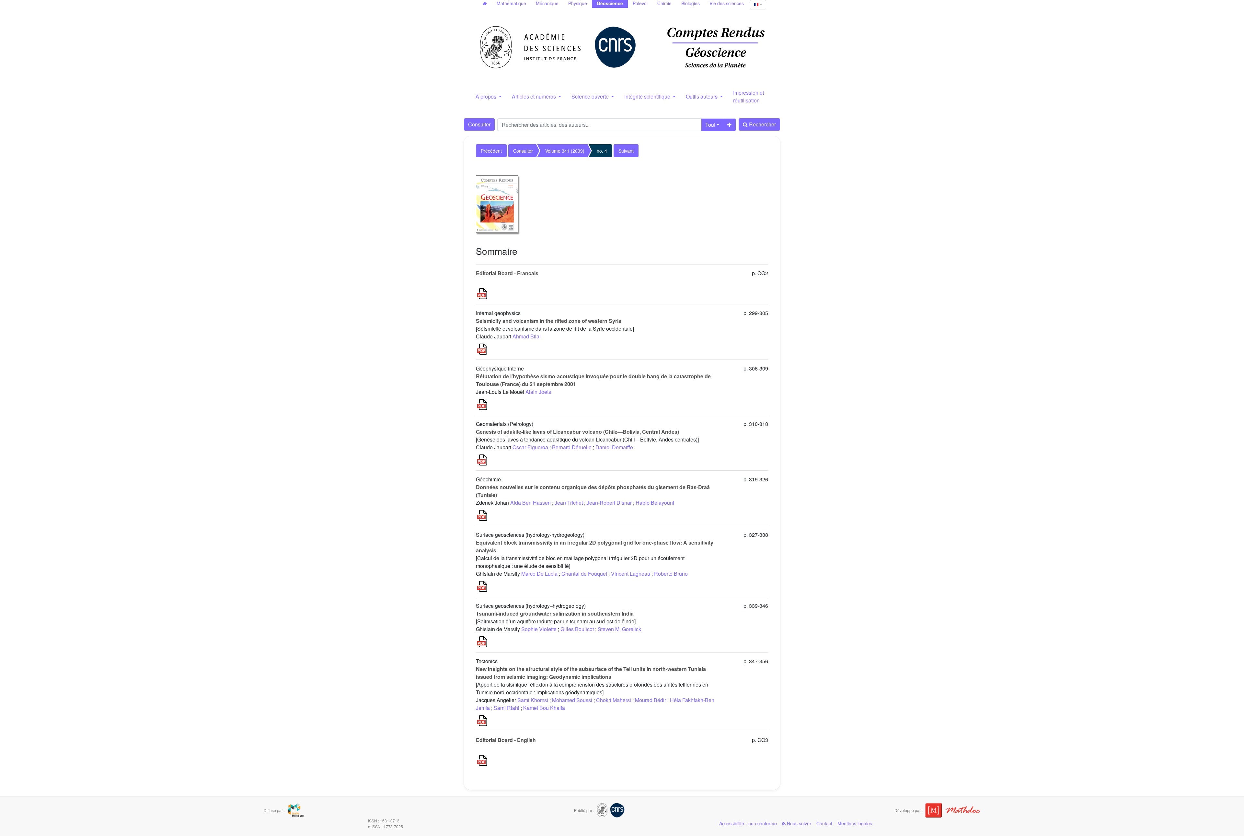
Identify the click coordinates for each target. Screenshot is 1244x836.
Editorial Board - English (506, 740)
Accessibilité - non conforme (748, 823)
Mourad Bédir (650, 700)
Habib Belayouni (655, 502)
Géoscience (610, 3)
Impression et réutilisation (748, 96)
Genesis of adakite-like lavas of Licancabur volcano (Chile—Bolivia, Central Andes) (577, 431)
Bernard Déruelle (572, 447)
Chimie (664, 3)
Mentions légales (854, 823)
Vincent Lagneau (630, 573)
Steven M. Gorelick (619, 629)
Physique (577, 3)
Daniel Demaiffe (614, 447)
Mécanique (547, 3)
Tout (710, 124)
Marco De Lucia (539, 573)
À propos (487, 96)
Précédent (491, 150)
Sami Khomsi (532, 700)
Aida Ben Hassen (530, 502)
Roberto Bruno (671, 573)
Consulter (479, 124)
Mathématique (511, 3)
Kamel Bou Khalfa (544, 708)
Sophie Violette (539, 629)
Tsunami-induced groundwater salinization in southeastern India (555, 613)
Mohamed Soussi (572, 700)
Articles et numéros (534, 96)
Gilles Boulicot (577, 629)
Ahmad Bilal (527, 336)
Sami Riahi (506, 708)
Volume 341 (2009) (564, 150)
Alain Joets (538, 391)
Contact (824, 823)
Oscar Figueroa (530, 447)
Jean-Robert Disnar (609, 502)
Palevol (640, 3)
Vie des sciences (726, 3)
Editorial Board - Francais (507, 273)
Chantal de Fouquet (584, 573)
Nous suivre (798, 823)
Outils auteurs (702, 96)
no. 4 (602, 150)
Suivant (626, 150)
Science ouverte (590, 96)
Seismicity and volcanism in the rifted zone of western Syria (548, 320)
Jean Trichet (569, 502)
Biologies (690, 3)
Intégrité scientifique (648, 96)
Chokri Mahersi (613, 700)
